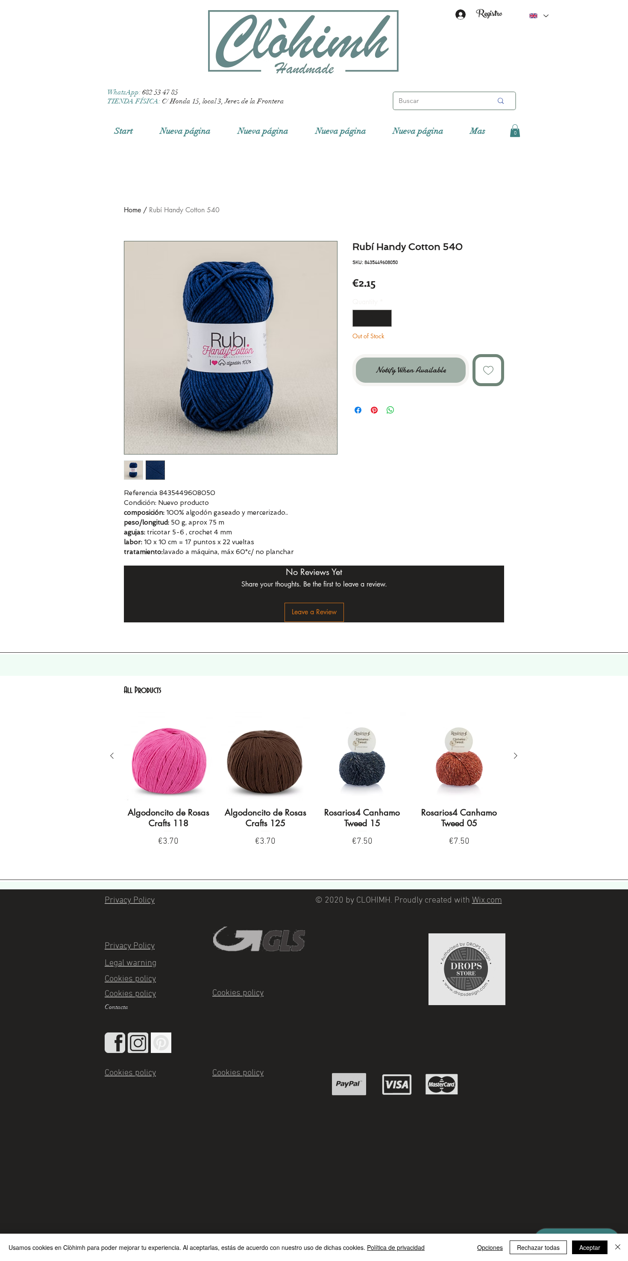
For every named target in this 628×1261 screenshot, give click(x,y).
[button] (515, 130)
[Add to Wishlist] (488, 370)
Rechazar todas (538, 1247)
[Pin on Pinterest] (374, 410)
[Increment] (384, 318)
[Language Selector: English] (538, 16)
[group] (314, 784)
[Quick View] (168, 756)
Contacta (116, 1007)
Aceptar (589, 1247)
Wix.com (487, 900)
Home (132, 209)
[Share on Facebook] (358, 410)
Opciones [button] (490, 1247)
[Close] (618, 1247)
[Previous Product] (112, 756)
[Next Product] (516, 756)
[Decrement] (360, 318)
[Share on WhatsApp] (390, 410)
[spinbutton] (372, 318)
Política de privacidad (396, 1247)
